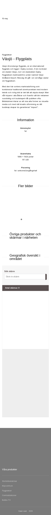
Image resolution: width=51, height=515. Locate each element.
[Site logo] (25, 4)
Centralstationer (9, 495)
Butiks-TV (6, 500)
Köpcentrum (7, 486)
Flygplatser (7, 490)
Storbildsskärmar (9, 481)
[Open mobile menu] (3, 4)
